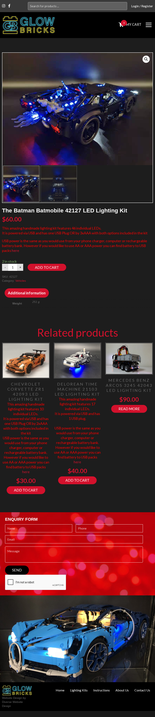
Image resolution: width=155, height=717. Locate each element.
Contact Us (142, 690)
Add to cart (47, 267)
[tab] (26, 293)
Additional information (27, 293)
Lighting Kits (79, 690)
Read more (129, 409)
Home (60, 690)
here (15, 250)
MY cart (133, 24)
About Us (122, 690)
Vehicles (20, 280)
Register (147, 6)
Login (135, 6)
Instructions (101, 690)
